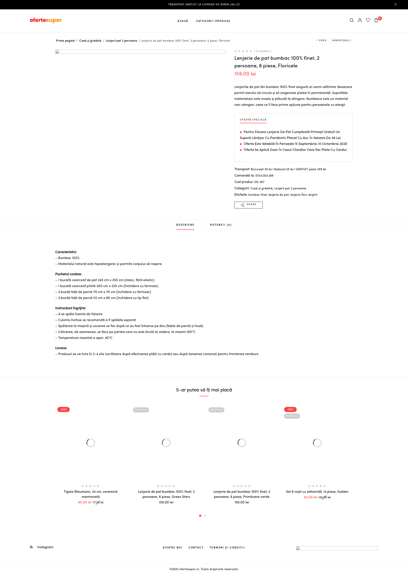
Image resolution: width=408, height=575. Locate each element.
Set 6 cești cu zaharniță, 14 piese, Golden (317, 492)
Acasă (183, 21)
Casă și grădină (90, 40)
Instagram (45, 547)
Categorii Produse (213, 21)
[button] (200, 516)
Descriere (185, 224)
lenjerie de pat (279, 194)
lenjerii (312, 194)
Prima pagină (65, 40)
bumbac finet (257, 194)
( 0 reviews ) (262, 51)
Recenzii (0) (221, 224)
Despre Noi (173, 547)
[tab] (185, 224)
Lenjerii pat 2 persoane (121, 40)
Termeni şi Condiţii (227, 547)
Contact (196, 547)
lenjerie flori (298, 194)
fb (32, 547)
